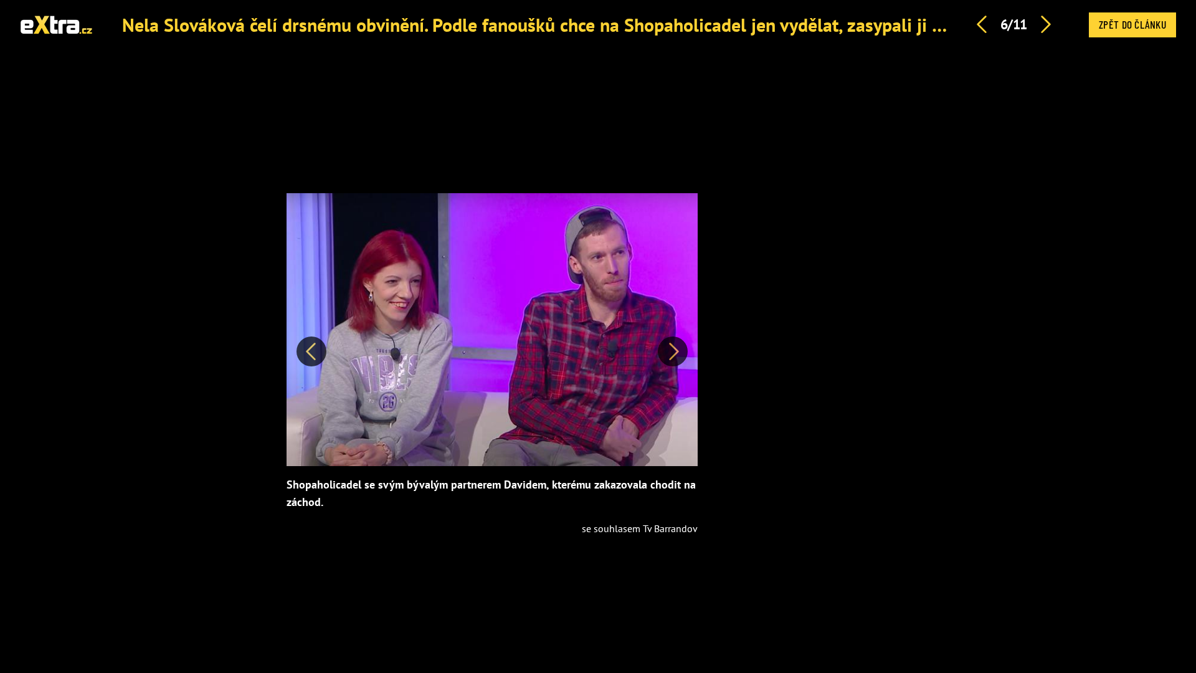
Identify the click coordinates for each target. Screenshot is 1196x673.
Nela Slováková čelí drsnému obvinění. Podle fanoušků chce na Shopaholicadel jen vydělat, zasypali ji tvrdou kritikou (586, 24)
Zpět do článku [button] (1132, 24)
